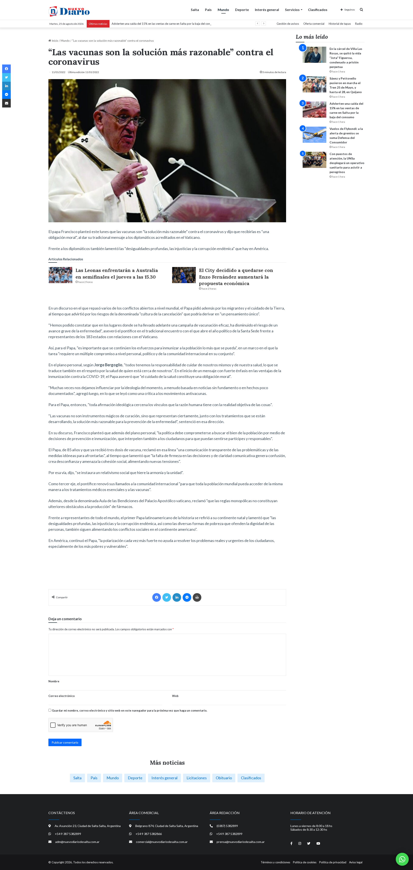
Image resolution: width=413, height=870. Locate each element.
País (208, 10)
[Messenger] (187, 597)
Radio (358, 23)
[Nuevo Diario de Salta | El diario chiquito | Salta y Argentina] (69, 11)
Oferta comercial (313, 23)
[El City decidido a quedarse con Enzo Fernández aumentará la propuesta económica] (184, 275)
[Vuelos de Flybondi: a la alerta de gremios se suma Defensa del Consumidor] (314, 135)
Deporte (242, 10)
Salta (195, 10)
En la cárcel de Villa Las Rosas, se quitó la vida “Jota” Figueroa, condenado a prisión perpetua (346, 58)
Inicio (54, 40)
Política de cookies (304, 862)
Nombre (53, 681)
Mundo (223, 10)
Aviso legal (355, 862)
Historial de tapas (340, 23)
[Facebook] (156, 597)
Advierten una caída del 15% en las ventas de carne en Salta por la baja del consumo (164, 23)
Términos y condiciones (275, 862)
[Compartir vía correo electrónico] (6, 103)
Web (175, 696)
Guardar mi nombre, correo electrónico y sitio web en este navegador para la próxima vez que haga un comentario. (129, 710)
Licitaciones (196, 777)
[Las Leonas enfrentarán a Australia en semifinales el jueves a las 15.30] (60, 275)
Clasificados (317, 10)
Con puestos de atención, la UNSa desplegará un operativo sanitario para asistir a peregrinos (347, 163)
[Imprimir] (197, 597)
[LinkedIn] (177, 597)
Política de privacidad (332, 862)
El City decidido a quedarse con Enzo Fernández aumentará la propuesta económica (236, 277)
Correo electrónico (61, 696)
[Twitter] (166, 597)
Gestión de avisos (288, 23)
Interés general (267, 10)
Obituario (224, 777)
